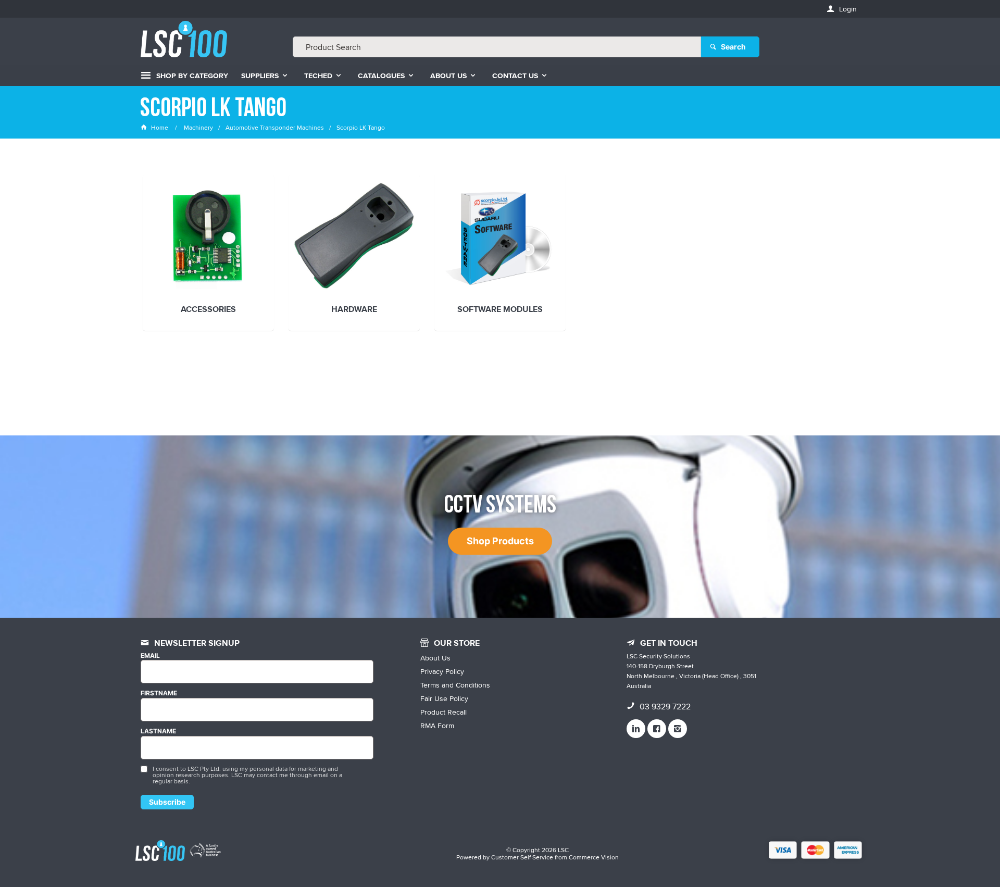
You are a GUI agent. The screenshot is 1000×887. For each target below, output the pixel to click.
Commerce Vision (594, 857)
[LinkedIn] (636, 728)
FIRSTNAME (159, 693)
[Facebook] (656, 728)
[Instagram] (677, 728)
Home (159, 127)
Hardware (354, 310)
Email (150, 655)
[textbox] (497, 47)
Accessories (208, 310)
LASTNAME (158, 731)
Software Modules (500, 310)
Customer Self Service (522, 857)
